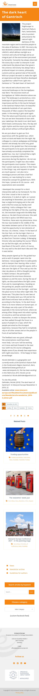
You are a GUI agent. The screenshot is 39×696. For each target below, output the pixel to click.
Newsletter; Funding (24, 460)
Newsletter (22, 408)
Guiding (9, 408)
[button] (11, 415)
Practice (30, 408)
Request (31, 501)
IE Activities (23, 544)
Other (26, 501)
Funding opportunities (17, 457)
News (15, 408)
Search (31, 592)
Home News (27, 457)
